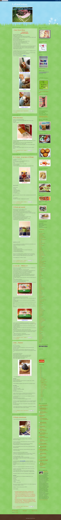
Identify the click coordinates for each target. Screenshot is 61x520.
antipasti (40, 238)
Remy (16, 112)
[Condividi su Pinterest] (31, 150)
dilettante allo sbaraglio (43, 449)
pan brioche (40, 303)
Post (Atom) (16, 512)
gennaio (42, 396)
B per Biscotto (42, 439)
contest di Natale (41, 257)
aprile (41, 392)
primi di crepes (41, 313)
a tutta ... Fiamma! (18, 343)
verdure (40, 339)
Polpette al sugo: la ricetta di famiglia (43, 423)
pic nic (40, 307)
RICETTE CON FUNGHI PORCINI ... (44, 420)
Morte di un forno (18, 117)
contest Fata (40, 258)
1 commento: (25, 201)
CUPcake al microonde (18, 203)
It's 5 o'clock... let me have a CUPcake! (23, 157)
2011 (40, 400)
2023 (40, 366)
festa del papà (40, 278)
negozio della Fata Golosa (42, 299)
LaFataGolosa (19, 4)
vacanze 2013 (40, 338)
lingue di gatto (41, 416)
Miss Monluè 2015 (41, 296)
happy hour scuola (41, 287)
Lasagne (40, 290)
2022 (40, 367)
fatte (39, 276)
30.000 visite (40, 234)
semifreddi (40, 328)
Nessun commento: (25, 110)
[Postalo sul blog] (29, 150)
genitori (40, 284)
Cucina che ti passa (42, 426)
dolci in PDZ (17, 338)
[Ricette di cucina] (41, 362)
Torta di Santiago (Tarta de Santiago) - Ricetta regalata (43, 430)
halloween (40, 286)
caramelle (40, 246)
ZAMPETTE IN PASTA (43, 408)
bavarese (40, 240)
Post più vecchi (34, 510)
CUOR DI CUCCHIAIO (43, 443)
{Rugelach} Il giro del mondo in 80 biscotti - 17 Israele (44, 441)
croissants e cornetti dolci (42, 261)
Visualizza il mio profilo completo (43, 499)
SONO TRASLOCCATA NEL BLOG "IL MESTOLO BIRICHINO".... (43, 464)
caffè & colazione (41, 245)
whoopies (40, 340)
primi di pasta (40, 314)
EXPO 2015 (40, 275)
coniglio (40, 256)
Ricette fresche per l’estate (43, 447)
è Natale (40, 272)
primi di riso (40, 315)
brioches (40, 244)
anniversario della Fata (42, 237)
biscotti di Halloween (41, 243)
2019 (40, 371)
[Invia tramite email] (28, 150)
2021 (40, 368)
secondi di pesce (41, 327)
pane (39, 304)
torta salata (40, 332)
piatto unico (40, 305)
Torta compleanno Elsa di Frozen (44, 444)
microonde (40, 293)
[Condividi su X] (30, 201)
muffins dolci (40, 297)
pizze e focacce (41, 309)
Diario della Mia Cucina (43, 446)
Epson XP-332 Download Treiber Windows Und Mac (44, 434)
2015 (40, 375)
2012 (40, 399)
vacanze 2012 (40, 337)
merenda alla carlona (43, 432)
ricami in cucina (41, 317)
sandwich (40, 322)
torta (39, 331)
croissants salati (41, 262)
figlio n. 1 (40, 280)
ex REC (40, 274)
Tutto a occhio (42, 429)
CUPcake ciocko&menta (19, 417)
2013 (40, 398)
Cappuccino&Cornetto (43, 422)
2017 (40, 374)
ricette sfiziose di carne (42, 319)
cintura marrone (41, 251)
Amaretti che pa (18, 261)
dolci (16, 411)
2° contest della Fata (41, 233)
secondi (40, 325)
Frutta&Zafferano (42, 436)
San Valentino (40, 321)
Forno (16, 151)
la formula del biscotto (43, 453)
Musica (40, 298)
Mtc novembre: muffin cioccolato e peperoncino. (44, 450)
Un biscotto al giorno (42, 467)
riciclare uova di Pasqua (42, 320)
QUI (34, 322)
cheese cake (40, 250)
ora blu (40, 302)
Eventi (40, 273)
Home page (25, 510)
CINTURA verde (41, 252)
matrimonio (40, 292)
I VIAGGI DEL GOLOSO (43, 418)
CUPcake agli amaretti (19, 207)
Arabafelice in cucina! (43, 411)
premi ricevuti (41, 311)
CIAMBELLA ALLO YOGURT (43, 460)
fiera (39, 279)
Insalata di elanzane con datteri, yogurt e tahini (44, 413)
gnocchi (40, 285)
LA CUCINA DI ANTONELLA (44, 405)
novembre (42, 389)
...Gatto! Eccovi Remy (19, 30)
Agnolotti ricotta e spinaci (43, 405)
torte (39, 333)
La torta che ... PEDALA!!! (20, 266)
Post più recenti (15, 510)
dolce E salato (40, 264)
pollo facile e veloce (41, 310)
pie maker (40, 308)
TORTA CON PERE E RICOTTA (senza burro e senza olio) (44, 409)
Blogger (34, 518)
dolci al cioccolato (41, 268)
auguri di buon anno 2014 (42, 239)
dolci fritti (40, 269)
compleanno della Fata (42, 255)
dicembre (42, 378)
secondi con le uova (41, 326)
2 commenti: (25, 150)
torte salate (40, 334)
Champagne (40, 249)
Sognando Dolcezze (42, 415)
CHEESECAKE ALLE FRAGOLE (44, 437)
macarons (40, 291)
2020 (40, 370)
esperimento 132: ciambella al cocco (43, 454)
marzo (41, 393)
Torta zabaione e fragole (43, 457)
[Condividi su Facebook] (30, 150)
